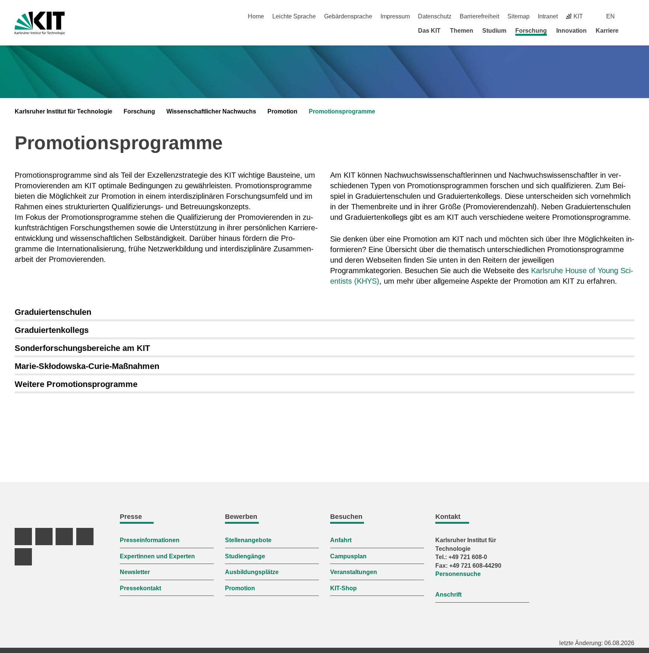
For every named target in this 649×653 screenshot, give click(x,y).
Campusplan (348, 556)
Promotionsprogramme (342, 111)
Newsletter (135, 572)
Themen (461, 30)
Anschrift (448, 594)
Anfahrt (341, 540)
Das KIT (429, 30)
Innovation (571, 30)
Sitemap (518, 16)
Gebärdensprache (348, 16)
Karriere (607, 30)
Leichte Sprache (294, 16)
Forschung (531, 30)
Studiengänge (245, 556)
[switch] (631, 16)
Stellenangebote (248, 540)
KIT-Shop (343, 588)
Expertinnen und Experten (157, 556)
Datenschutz (434, 16)
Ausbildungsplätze (252, 572)
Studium (494, 30)
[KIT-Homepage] (40, 23)
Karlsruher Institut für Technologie (63, 111)
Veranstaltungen (353, 572)
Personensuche (458, 574)
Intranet (548, 16)
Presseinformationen (150, 540)
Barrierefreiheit (479, 16)
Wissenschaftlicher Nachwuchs (211, 111)
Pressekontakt (140, 588)
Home (256, 16)
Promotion (282, 111)
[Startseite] (631, 30)
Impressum (395, 16)
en (610, 16)
